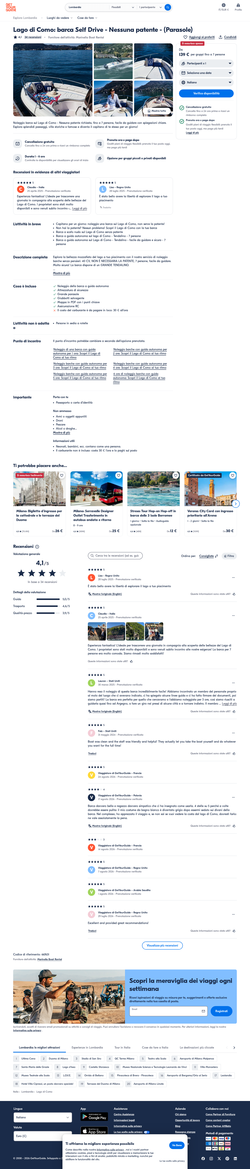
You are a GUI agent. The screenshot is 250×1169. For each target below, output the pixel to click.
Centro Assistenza (124, 1114)
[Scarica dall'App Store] (94, 1131)
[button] (27, 37)
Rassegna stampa (185, 1132)
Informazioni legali (124, 1120)
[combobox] (209, 556)
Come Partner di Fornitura (220, 1114)
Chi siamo (180, 1114)
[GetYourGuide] (11, 7)
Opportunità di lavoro (187, 1120)
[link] (39, 503)
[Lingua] (224, 5)
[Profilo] (238, 5)
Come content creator (218, 1120)
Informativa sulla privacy (27, 1030)
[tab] (39, 1048)
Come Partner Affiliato (218, 1126)
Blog (177, 1126)
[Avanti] (236, 504)
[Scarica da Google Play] (94, 1117)
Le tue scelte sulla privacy (128, 1132)
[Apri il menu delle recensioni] (233, 577)
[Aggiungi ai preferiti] (61, 475)
